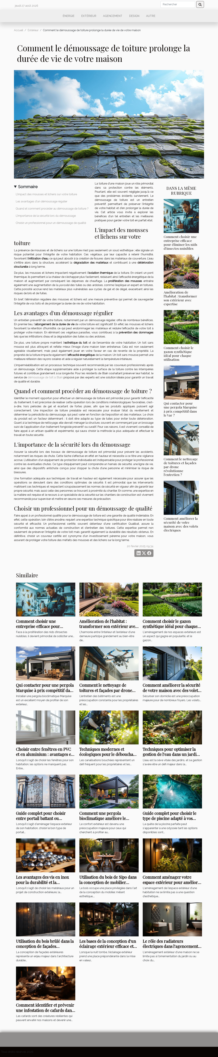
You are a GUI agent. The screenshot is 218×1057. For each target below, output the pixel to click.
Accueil (18, 30)
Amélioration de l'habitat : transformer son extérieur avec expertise (180, 298)
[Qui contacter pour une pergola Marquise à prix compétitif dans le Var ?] (181, 382)
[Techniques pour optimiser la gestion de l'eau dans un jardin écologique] (172, 727)
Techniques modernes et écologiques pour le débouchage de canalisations (108, 754)
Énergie (68, 16)
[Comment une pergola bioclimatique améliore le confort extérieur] (109, 791)
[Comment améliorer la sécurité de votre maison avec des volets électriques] (181, 497)
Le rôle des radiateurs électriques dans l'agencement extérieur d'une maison (170, 946)
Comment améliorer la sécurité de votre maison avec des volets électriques (181, 524)
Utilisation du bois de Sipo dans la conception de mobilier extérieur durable (108, 882)
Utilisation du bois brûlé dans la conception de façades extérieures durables (45, 946)
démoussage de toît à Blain (45, 377)
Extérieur (88, 16)
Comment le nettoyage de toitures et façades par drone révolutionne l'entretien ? (105, 690)
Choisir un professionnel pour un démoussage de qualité (51, 223)
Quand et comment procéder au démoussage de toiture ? (52, 208)
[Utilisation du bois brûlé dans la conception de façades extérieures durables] (45, 919)
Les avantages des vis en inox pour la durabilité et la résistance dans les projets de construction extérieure (42, 884)
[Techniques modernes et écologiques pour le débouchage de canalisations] (109, 727)
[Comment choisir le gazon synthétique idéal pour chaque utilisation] (181, 326)
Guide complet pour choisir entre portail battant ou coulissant (41, 818)
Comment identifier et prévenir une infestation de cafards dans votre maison (45, 1010)
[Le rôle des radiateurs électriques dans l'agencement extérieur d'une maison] (172, 919)
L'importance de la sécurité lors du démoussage (46, 215)
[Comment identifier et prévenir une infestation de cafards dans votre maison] (45, 983)
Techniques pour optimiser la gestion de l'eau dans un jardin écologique (171, 754)
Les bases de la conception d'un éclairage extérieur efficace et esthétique (107, 946)
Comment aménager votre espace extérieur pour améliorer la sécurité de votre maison (172, 882)
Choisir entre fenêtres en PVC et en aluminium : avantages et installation (44, 754)
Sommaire (28, 186)
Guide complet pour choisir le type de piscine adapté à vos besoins (169, 818)
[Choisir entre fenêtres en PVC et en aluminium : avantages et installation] (45, 727)
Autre (150, 16)
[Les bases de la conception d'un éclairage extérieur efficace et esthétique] (109, 919)
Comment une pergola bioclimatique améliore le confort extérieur (102, 818)
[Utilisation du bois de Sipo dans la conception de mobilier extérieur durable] (109, 855)
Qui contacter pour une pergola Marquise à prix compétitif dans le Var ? (180, 409)
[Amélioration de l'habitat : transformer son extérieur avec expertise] (181, 271)
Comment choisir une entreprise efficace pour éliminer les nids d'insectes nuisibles (180, 242)
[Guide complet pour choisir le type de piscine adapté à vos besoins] (172, 791)
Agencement (112, 16)
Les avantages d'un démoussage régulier (41, 201)
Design (134, 16)
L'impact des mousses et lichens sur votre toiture (46, 194)
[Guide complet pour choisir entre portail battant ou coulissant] (45, 791)
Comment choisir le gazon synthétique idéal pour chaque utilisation (178, 353)
